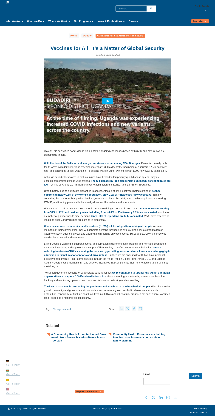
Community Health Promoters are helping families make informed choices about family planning (139, 337)
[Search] (151, 8)
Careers (133, 21)
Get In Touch (202, 6)
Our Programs (82, 21)
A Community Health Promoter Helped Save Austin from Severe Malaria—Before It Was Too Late (78, 337)
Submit (195, 375)
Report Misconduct (86, 391)
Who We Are (13, 21)
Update (87, 35)
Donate (198, 21)
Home (73, 35)
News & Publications (109, 21)
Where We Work (57, 21)
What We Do (34, 21)
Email (146, 374)
